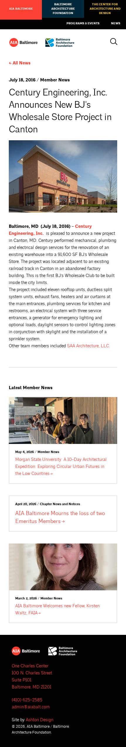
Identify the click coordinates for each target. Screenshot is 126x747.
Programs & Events (83, 23)
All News (21, 63)
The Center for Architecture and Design (105, 8)
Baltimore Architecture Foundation (63, 8)
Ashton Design (39, 720)
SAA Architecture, (88, 346)
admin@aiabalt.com (31, 707)
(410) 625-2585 (27, 700)
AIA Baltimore (21, 9)
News (115, 23)
